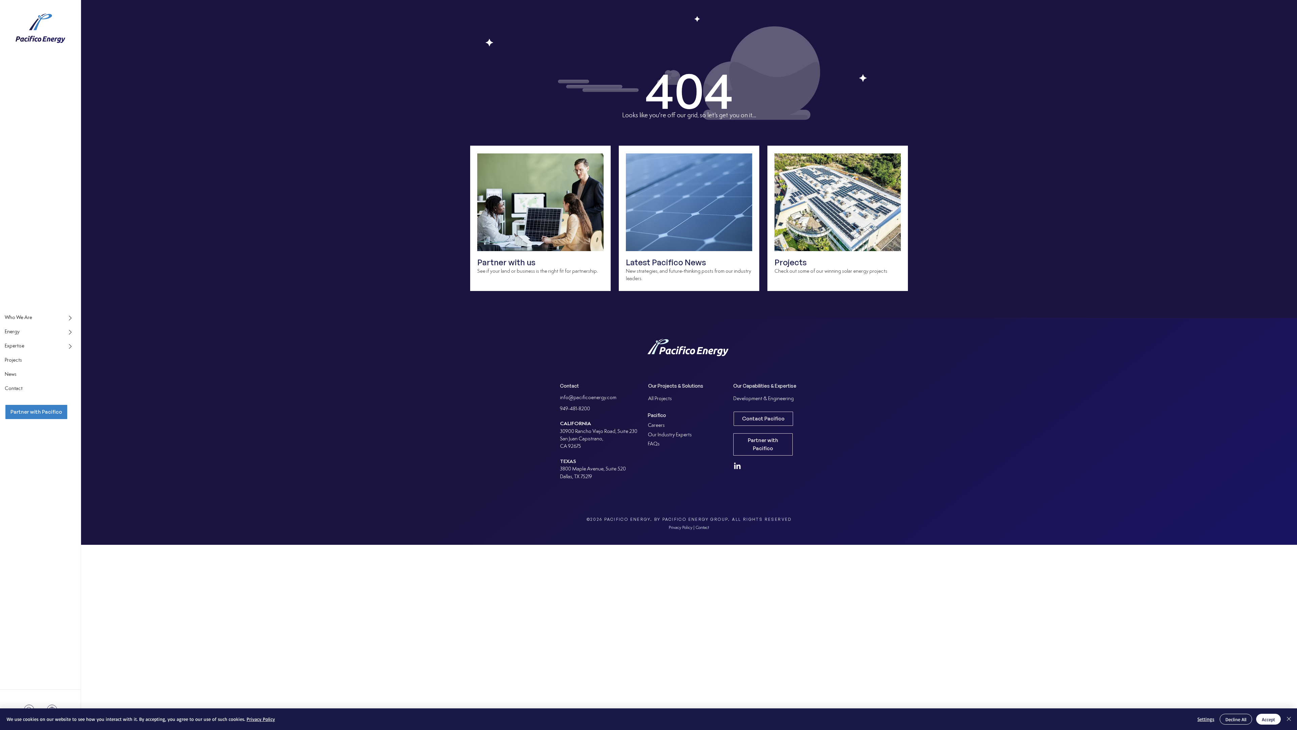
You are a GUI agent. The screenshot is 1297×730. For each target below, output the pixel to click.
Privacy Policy (261, 719)
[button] (40, 318)
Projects (790, 262)
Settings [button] (1205, 719)
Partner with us (506, 262)
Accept (1268, 719)
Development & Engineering (763, 399)
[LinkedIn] (737, 466)
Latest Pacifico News (666, 262)
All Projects (660, 399)
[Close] (1289, 719)
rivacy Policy (681, 528)
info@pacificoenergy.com (588, 397)
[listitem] (540, 218)
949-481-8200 (575, 409)
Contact (702, 528)
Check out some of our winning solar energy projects (831, 271)
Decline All (1235, 719)
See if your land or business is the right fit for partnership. (537, 271)
